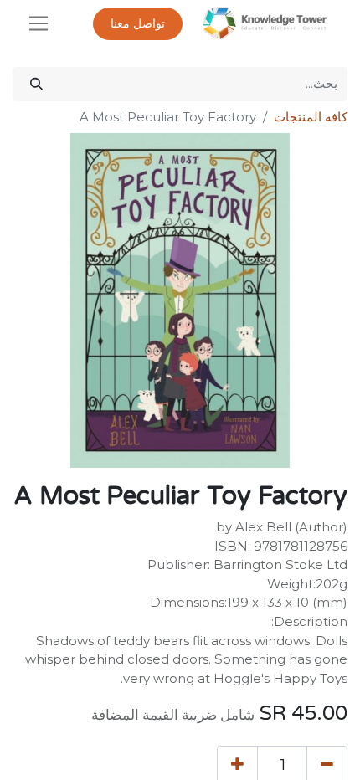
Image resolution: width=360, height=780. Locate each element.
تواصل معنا (138, 24)
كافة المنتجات (310, 117)
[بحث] (36, 84)
